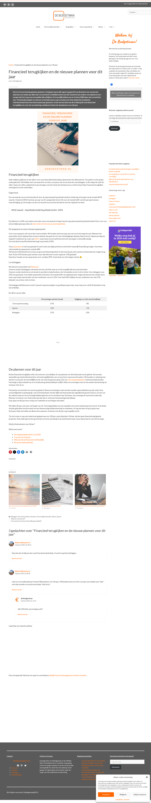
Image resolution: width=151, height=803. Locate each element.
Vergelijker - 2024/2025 (117, 275)
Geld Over (112, 221)
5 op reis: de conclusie (22, 437)
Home (38, 27)
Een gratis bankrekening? (23, 442)
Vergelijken (69, 27)
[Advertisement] (58, 48)
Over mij (14, 768)
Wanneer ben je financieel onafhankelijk (29, 440)
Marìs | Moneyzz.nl (22, 542)
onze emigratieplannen (76, 380)
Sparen (59, 517)
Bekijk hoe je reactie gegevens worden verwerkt (68, 675)
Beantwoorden (17, 558)
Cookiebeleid (119, 799)
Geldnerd (112, 196)
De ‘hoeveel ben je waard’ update (93, 777)
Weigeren (123, 794)
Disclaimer (127, 799)
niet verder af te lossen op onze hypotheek (49, 224)
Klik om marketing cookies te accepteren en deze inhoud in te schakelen (126, 94)
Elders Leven (113, 210)
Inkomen (33, 517)
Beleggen (14, 517)
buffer (37, 239)
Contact (14, 770)
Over (111, 27)
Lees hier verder (134, 78)
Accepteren (106, 794)
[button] (147, 777)
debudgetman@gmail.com (21, 761)
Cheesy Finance (114, 201)
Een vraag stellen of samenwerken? (136, 4)
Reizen (100, 27)
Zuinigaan (112, 198)
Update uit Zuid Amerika (90, 779)
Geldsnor (112, 204)
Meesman (34, 267)
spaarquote (17, 247)
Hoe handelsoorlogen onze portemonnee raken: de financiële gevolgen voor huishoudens (93, 772)
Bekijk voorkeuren (140, 794)
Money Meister (114, 215)
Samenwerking (16, 775)
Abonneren (115, 767)
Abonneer (114, 128)
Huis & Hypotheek (86, 27)
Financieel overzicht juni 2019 (51, 506)
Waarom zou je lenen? (18, 519)
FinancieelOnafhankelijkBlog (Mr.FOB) (122, 207)
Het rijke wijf (113, 212)
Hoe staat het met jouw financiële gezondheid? (90, 506)
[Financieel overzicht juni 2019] (57, 489)
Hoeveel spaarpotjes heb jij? (118, 184)
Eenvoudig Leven (115, 218)
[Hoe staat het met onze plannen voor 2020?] (24, 489)
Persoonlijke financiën (51, 27)
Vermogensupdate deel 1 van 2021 (27, 434)
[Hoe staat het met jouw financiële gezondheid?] (90, 489)
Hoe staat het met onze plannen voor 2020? (23, 506)
